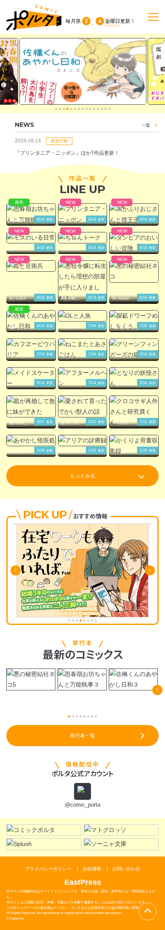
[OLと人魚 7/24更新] (82, 316)
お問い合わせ (126, 868)
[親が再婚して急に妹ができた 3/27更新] (31, 406)
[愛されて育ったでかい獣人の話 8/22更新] (82, 406)
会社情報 (91, 868)
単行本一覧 (82, 736)
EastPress (82, 882)
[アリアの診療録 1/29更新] (82, 440)
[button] (56, 109)
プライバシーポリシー (48, 868)
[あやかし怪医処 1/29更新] (31, 440)
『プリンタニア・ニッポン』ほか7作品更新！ (67, 153)
